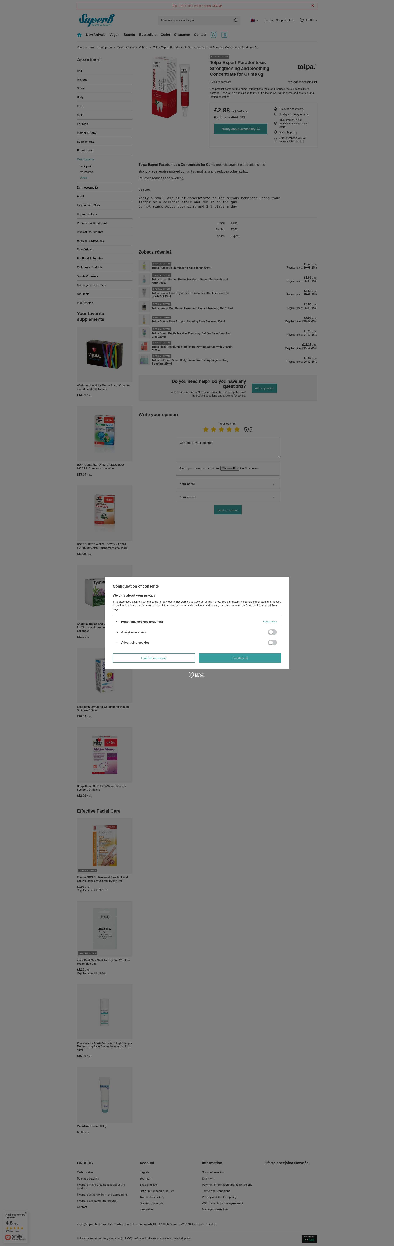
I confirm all (240, 658)
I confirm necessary (154, 658)
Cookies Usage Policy (207, 601)
